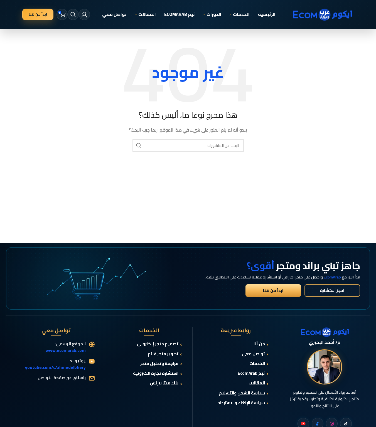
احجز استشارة (332, 290)
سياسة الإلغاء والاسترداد (241, 403)
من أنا (259, 344)
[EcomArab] (324, 332)
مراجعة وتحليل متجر (159, 364)
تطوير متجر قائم (163, 354)
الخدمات (257, 364)
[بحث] (73, 14)
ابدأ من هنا (38, 14)
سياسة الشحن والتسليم (242, 393)
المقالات (257, 383)
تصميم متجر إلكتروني (157, 344)
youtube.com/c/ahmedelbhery (55, 367)
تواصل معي (253, 354)
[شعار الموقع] (322, 14)
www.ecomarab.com (66, 350)
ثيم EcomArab (251, 373)
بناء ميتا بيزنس (164, 383)
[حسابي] (84, 14)
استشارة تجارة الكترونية (155, 373)
